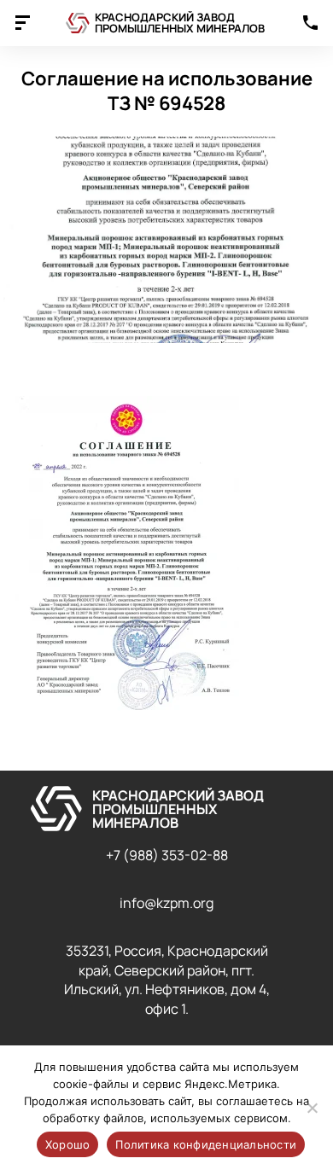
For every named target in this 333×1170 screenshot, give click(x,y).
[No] (311, 1107)
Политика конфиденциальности (205, 1144)
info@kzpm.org (166, 903)
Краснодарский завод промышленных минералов (180, 22)
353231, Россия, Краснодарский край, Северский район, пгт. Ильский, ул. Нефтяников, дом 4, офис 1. (167, 979)
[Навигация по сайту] (22, 24)
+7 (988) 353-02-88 (167, 855)
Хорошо (68, 1144)
